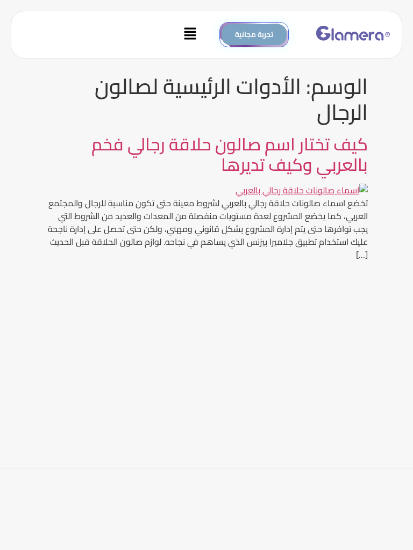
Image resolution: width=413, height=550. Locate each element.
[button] (111, 34)
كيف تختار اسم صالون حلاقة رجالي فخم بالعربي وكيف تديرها (229, 154)
